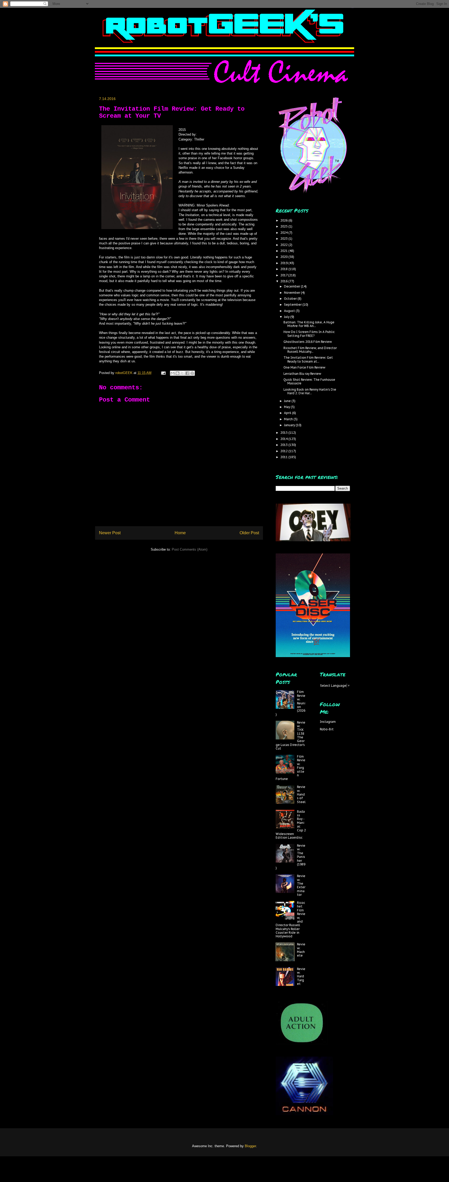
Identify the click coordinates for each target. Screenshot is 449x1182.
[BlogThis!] (177, 373)
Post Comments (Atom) (189, 549)
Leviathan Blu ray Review (302, 374)
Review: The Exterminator (301, 885)
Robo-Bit (327, 729)
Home (180, 533)
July (287, 317)
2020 (284, 257)
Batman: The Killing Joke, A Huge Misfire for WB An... (308, 324)
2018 (284, 269)
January (290, 425)
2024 (284, 233)
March (289, 419)
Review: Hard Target (301, 976)
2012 (284, 451)
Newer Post (110, 533)
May (287, 407)
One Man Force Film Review (304, 367)
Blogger (250, 1146)
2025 (284, 226)
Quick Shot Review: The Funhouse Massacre (309, 381)
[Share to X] (182, 373)
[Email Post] (163, 373)
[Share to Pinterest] (192, 373)
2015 (284, 433)
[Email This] (172, 373)
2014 (284, 439)
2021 (284, 251)
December (292, 286)
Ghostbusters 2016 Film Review (307, 342)
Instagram (328, 722)
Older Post (249, 533)
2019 (284, 263)
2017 (284, 275)
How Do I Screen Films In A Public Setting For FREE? (309, 333)
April (288, 413)
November (292, 293)
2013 (284, 445)
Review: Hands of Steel (301, 794)
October (291, 298)
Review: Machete (301, 949)
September (293, 304)
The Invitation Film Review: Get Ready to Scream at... (308, 359)
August (290, 311)
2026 (284, 220)
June (288, 401)
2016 (284, 281)
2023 (284, 239)
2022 (284, 245)
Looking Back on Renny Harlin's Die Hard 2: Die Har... (309, 391)
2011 (284, 457)
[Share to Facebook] (187, 373)
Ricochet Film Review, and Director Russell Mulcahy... (310, 349)
